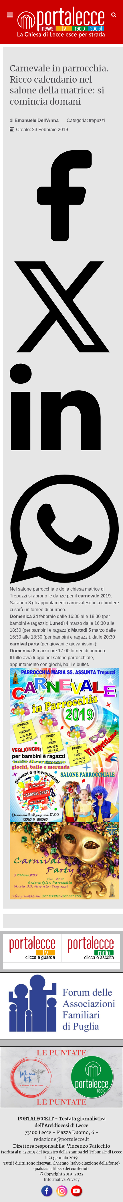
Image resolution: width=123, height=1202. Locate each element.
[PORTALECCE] (61, 22)
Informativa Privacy (62, 1179)
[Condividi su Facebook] (64, 248)
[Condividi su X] (64, 359)
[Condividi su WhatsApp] (64, 582)
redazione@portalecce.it (61, 1139)
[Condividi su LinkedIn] (64, 471)
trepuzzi (97, 120)
